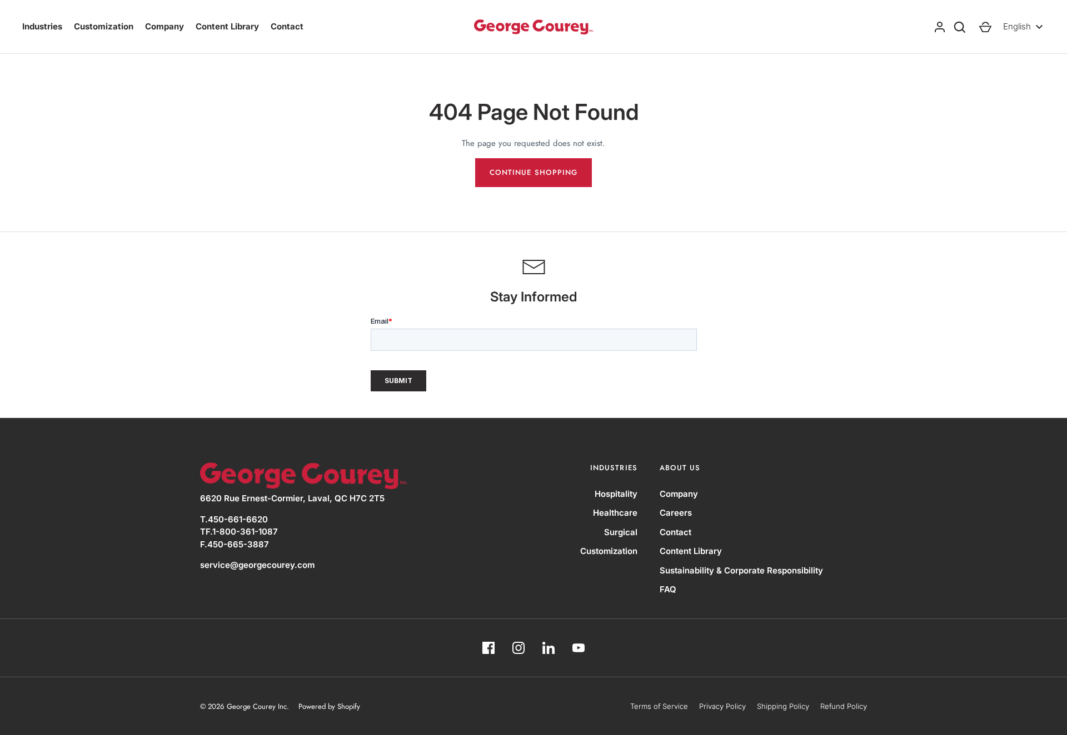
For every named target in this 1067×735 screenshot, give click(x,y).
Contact (287, 26)
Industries (42, 26)
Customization (103, 26)
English (1017, 26)
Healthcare (615, 512)
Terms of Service (659, 706)
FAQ (668, 589)
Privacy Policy (722, 706)
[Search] (960, 27)
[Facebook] (488, 648)
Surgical (620, 532)
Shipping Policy (783, 706)
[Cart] (985, 27)
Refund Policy (843, 706)
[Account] (939, 27)
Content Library (227, 26)
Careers (676, 512)
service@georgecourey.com (257, 565)
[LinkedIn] (548, 648)
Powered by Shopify (329, 706)
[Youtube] (578, 648)
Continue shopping (533, 172)
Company (164, 26)
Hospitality (616, 494)
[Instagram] (518, 648)
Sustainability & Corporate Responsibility (741, 570)
